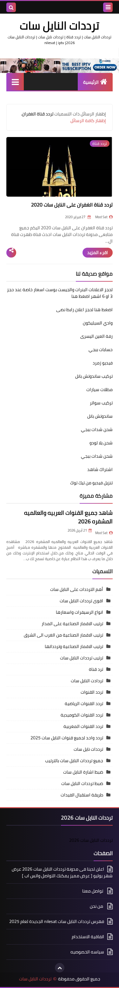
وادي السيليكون (98, 323)
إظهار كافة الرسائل (88, 120)
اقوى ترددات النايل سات (81, 601)
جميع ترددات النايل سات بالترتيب (74, 760)
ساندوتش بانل (100, 416)
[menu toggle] (108, 7)
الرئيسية (91, 82)
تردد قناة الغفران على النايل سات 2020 (72, 204)
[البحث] (11, 7)
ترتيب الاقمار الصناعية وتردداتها (74, 646)
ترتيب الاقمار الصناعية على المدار (72, 623)
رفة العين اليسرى (96, 336)
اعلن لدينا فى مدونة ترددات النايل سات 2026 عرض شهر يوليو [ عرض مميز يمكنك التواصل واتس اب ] (62, 873)
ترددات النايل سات (35, 979)
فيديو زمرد (103, 363)
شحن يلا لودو (101, 443)
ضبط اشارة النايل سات (83, 772)
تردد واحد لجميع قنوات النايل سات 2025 (66, 738)
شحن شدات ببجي (97, 429)
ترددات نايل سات (88, 749)
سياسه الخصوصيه (87, 952)
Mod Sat (101, 533)
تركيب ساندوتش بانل (94, 376)
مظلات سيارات (99, 389)
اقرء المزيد (97, 252)
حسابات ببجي (101, 349)
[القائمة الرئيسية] (15, 81)
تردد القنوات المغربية (83, 726)
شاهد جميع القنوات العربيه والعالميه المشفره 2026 (68, 517)
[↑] (59, 967)
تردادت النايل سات (87, 681)
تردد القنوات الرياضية (84, 703)
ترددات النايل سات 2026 (91, 840)
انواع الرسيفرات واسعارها (79, 612)
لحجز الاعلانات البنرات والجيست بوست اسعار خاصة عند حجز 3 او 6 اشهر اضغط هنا (60, 292)
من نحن (97, 906)
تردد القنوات (92, 692)
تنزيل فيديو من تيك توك (91, 483)
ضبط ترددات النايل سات (82, 783)
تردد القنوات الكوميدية (82, 715)
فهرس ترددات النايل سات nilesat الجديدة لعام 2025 (56, 921)
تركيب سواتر (101, 403)
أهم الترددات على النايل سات (76, 589)
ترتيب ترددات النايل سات (81, 658)
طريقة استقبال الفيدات (82, 795)
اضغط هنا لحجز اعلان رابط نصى (84, 309)
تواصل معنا (93, 891)
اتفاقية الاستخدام (88, 936)
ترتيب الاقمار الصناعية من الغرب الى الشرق (63, 635)
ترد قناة (96, 669)
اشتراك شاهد (100, 469)
